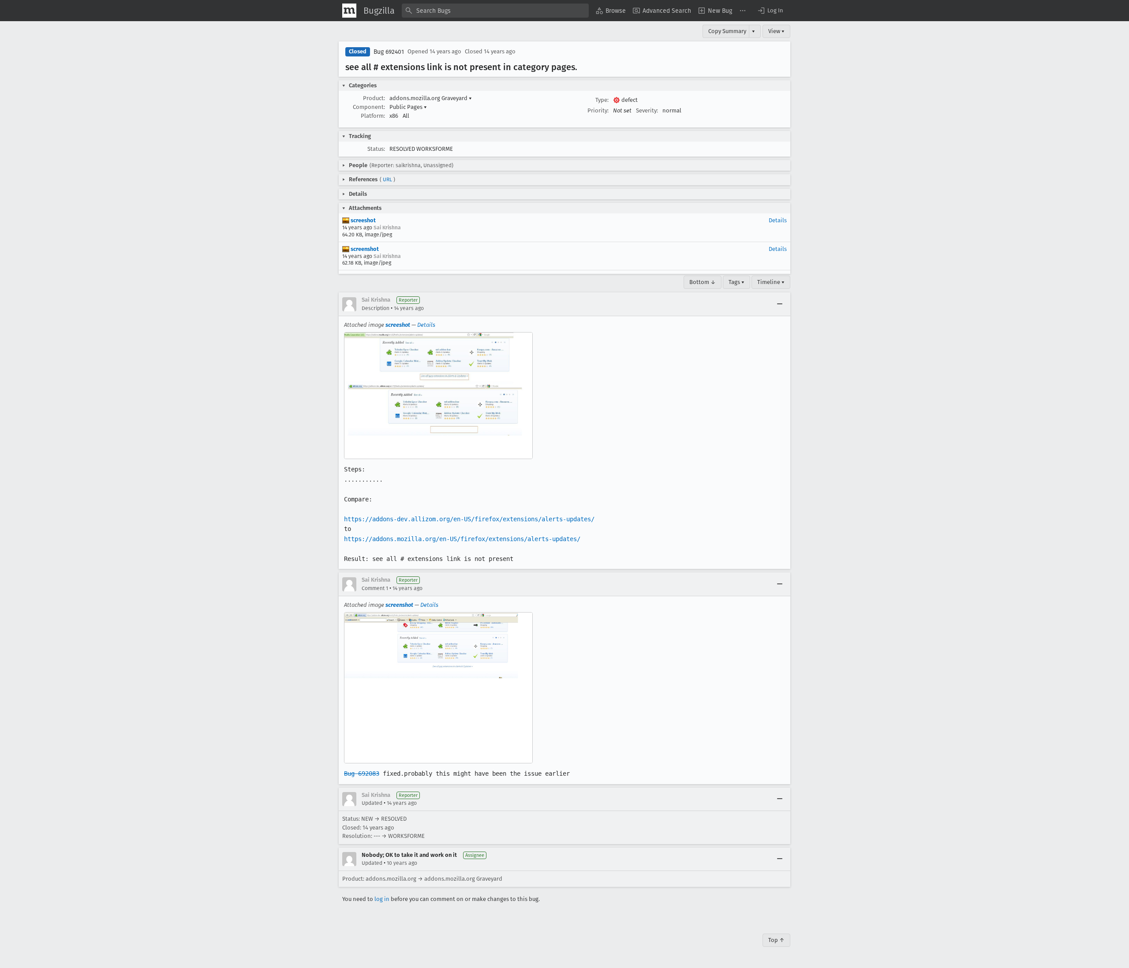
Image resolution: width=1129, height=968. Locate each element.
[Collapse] (780, 304)
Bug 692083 (361, 773)
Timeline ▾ (771, 282)
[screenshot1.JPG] (438, 395)
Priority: (598, 110)
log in (381, 899)
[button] (770, 11)
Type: (602, 100)
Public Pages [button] (408, 107)
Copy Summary (727, 31)
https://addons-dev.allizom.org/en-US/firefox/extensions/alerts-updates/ (469, 519)
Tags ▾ (736, 282)
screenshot (364, 249)
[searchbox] (495, 11)
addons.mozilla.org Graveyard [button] (430, 98)
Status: (376, 149)
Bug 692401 (389, 52)
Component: (369, 107)
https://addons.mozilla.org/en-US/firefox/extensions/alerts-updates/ (462, 538)
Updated (372, 803)
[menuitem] (610, 11)
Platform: (373, 115)
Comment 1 (375, 588)
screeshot (362, 220)
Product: (374, 98)
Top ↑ (776, 940)
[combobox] (495, 11)
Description (375, 308)
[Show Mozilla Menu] (349, 11)
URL (387, 179)
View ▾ (776, 31)
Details (778, 220)
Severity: (647, 110)
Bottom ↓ (702, 282)
